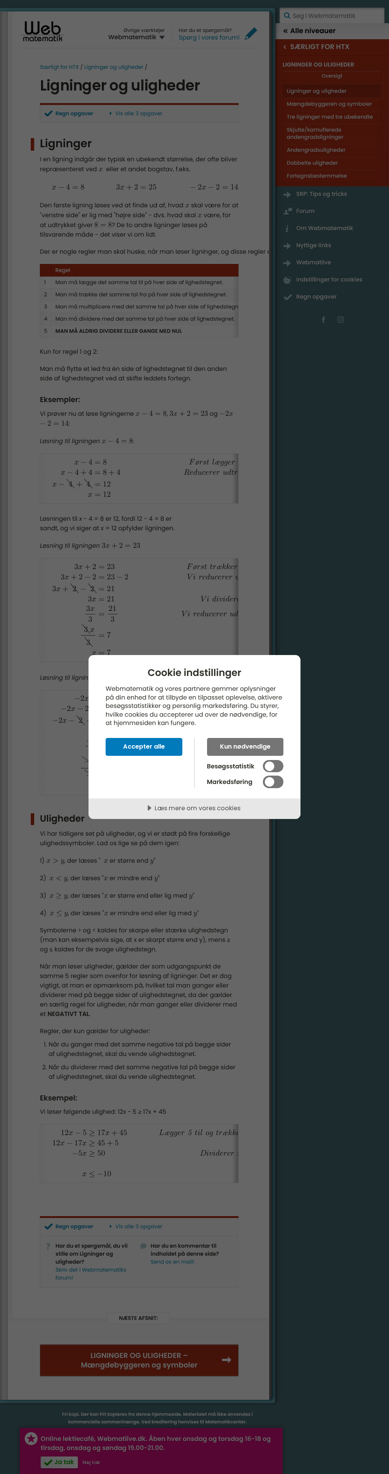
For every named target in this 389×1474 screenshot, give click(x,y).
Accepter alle (144, 746)
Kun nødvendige (245, 746)
